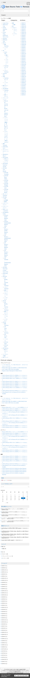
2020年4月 (23, 75)
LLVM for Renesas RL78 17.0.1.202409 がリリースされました (14, 383)
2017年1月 (23, 90)
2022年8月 (23, 56)
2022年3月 (23, 61)
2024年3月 (23, 39)
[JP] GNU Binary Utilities (6, 177)
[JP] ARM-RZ (5, 88)
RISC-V (4, 42)
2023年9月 (23, 46)
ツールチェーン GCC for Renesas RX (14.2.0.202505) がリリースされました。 (15, 521)
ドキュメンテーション (15, 31)
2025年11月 (23, 27)
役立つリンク (5, 357)
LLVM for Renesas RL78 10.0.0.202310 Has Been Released (14, 468)
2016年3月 (23, 94)
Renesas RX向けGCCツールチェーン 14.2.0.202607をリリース (15, 407)
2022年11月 (23, 53)
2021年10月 (23, 64)
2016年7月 (23, 93)
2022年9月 (23, 55)
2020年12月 (23, 71)
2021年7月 (23, 67)
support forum (17, 671)
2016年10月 (23, 91)
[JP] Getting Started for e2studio (5, 165)
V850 (4, 76)
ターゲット (4, 558)
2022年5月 (23, 59)
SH (3, 50)
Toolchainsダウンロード (6, 67)
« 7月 (7, 502)
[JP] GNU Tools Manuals (5, 170)
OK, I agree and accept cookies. (21, 675)
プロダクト (14, 27)
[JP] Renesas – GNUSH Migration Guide (6, 253)
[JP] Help (5, 197)
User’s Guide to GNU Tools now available (10, 369)
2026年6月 (23, 24)
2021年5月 (23, 68)
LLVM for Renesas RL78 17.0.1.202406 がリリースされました (14, 384)
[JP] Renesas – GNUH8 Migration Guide (6, 230)
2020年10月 (23, 73)
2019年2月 (23, 79)
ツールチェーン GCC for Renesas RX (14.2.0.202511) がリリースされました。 (15, 518)
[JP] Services (5, 348)
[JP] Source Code (5, 336)
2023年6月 (23, 47)
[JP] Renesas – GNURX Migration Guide (6, 246)
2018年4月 (23, 82)
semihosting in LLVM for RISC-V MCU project (11, 528)
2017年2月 (23, 88)
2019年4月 (23, 78)
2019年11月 (23, 76)
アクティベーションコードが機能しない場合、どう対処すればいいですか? (6, 123)
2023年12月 (23, 41)
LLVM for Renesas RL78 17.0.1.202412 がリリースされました (14, 381)
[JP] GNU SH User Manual (6, 191)
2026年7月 (23, 23)
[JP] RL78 (5, 276)
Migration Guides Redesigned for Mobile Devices (12, 370)
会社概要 (6, 200)
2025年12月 (23, 26)
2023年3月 (23, 49)
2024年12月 (23, 32)
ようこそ (6, 162)
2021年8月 (23, 65)
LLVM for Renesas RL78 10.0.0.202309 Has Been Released (14, 470)
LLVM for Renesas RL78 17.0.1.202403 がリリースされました (14, 386)
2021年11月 (23, 62)
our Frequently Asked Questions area (15, 672)
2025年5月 (23, 29)
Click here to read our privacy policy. (5, 676)
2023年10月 (23, 44)
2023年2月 (23, 50)
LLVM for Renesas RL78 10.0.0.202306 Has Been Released (14, 471)
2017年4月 (23, 87)
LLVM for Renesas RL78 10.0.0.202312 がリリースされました (14, 390)
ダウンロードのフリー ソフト (6, 151)
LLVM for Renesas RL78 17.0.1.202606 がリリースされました (14, 375)
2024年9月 (23, 35)
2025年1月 (23, 30)
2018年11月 (23, 81)
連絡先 (5, 201)
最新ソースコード (7, 57)
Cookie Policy (5, 23)
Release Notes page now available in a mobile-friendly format (14, 367)
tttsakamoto (25, 528)
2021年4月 (23, 70)
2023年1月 (23, 52)
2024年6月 (23, 36)
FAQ (5, 198)
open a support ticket (20, 669)
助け (13, 26)
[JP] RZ (4, 322)
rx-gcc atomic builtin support (8, 540)
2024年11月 (23, 33)
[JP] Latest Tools (5, 328)
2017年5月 (23, 85)
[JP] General (5, 157)
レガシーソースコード (6, 295)
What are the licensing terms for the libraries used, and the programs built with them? (6, 108)
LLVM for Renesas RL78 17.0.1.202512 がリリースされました (14, 376)
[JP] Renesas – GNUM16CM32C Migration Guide (7, 238)
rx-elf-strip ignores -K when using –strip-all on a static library (15, 531)
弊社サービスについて (6, 351)
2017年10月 (23, 84)
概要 (13, 23)
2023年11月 (23, 42)
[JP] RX (4, 300)
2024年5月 (23, 38)
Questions (5, 38)
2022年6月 (23, 58)
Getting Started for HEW (5, 29)
